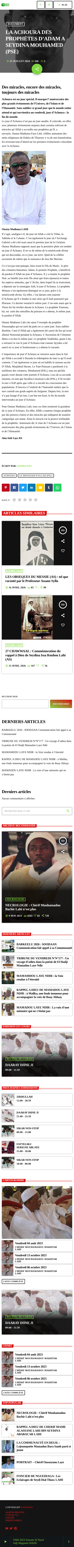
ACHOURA (9, 475)
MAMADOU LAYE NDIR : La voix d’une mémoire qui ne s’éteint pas (43, 1009)
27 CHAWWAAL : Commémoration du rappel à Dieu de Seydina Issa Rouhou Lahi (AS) (35, 655)
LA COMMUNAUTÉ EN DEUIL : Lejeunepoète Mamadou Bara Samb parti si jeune (44, 1446)
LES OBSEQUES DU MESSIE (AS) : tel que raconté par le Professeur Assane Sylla (36, 579)
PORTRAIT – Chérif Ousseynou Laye (40, 1462)
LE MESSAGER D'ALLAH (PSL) (35, 475)
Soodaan (27, 1507)
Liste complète (13, 1281)
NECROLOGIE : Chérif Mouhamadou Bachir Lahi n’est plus (33, 907)
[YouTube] (6, 1528)
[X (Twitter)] (11, 1528)
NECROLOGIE (15, 899)
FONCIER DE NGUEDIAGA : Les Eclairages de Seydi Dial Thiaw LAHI (40, 1477)
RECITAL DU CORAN (20, 1059)
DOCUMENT (15, 24)
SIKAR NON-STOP (28, 1128)
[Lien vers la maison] (5, 5)
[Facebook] (15, 1528)
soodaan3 (24, 466)
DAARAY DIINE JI (19, 1065)
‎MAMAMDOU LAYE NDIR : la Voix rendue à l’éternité (33, 752)
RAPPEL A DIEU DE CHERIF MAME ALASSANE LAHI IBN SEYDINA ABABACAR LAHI (41, 1430)
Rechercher (10, 696)
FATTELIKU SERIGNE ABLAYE (28, 1146)
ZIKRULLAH (25, 1096)
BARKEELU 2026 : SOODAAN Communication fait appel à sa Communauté (44, 946)
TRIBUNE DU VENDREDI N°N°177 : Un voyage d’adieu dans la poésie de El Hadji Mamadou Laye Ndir (43, 962)
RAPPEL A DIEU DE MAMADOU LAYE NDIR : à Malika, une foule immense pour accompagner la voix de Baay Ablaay (43, 993)
